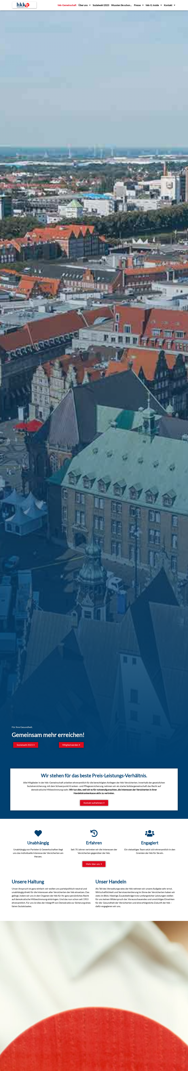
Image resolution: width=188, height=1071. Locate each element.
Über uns (83, 5)
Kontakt (168, 5)
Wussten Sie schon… (121, 5)
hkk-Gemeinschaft (67, 5)
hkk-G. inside (152, 5)
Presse (137, 5)
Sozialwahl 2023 (101, 5)
